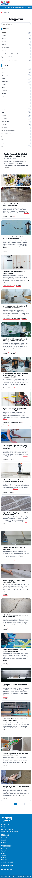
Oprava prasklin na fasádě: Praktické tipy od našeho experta (15, 237)
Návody (15, 38)
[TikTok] (11, 870)
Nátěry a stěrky (15, 106)
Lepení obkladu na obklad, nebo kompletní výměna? (14, 581)
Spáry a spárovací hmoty (15, 130)
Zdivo (15, 146)
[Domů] (1, 12)
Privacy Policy (22, 876)
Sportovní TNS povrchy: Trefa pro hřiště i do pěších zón (14, 650)
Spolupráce (4, 849)
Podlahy (15, 115)
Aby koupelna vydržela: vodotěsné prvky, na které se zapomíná (15, 307)
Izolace (15, 87)
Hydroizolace (15, 81)
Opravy (15, 112)
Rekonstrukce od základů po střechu (15, 54)
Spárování (15, 127)
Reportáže (15, 124)
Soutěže (3, 857)
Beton (15, 72)
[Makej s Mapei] (5, 3)
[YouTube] (2, 870)
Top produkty (5, 838)
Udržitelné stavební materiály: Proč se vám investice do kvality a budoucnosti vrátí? (15, 375)
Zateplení (15, 143)
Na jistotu (4, 860)
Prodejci (3, 842)
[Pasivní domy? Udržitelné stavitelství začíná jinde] (16, 180)
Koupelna (15, 93)
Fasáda (15, 78)
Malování (15, 103)
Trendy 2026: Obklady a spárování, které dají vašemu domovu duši (15, 340)
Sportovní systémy (15, 134)
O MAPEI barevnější (7, 862)
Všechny (15, 32)
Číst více (6, 167)
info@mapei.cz (5, 827)
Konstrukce (15, 90)
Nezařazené (15, 41)
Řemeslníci (4, 851)
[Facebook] (8, 870)
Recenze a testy (15, 47)
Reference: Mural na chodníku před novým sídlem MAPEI (15, 719)
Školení (3, 855)
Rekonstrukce (15, 121)
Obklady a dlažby (15, 109)
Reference (15, 51)
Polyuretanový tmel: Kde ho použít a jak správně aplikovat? (15, 754)
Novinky (15, 44)
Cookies (29, 876)
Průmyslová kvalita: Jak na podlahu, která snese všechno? (15, 204)
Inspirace (15, 35)
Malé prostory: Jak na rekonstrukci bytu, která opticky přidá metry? (15, 409)
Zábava (15, 140)
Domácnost (15, 75)
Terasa (15, 137)
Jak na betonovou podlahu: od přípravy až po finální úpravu (13, 480)
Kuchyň (15, 97)
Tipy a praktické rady (15, 57)
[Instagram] (5, 870)
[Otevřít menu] (29, 2)
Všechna (15, 69)
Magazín (3, 840)
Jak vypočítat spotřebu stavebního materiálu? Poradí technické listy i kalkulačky (15, 446)
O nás (3, 853)
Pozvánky (15, 118)
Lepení (15, 100)
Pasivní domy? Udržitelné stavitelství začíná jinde (15, 155)
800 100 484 (5, 824)
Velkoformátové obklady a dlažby (15, 60)
